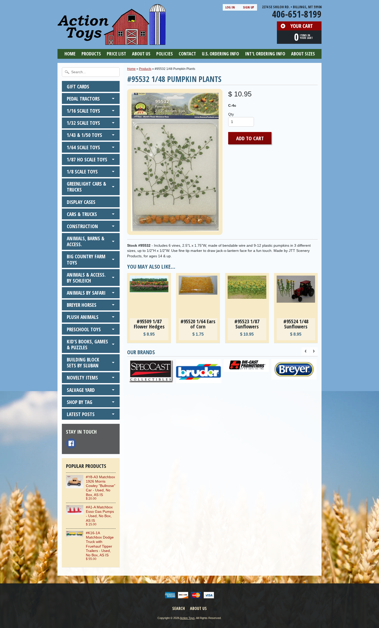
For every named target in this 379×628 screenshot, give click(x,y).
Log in (230, 7)
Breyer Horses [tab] (81, 304)
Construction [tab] (82, 226)
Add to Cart (250, 138)
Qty (231, 114)
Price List (116, 54)
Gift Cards (78, 86)
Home (70, 54)
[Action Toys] (111, 41)
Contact (187, 54)
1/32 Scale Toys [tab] (83, 122)
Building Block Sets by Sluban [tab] (83, 362)
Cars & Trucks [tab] (82, 214)
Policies (164, 54)
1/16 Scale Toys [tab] (83, 110)
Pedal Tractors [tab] (83, 98)
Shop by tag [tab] (79, 402)
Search (178, 608)
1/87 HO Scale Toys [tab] (87, 159)
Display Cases (81, 202)
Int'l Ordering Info (265, 54)
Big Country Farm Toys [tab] (86, 259)
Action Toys (187, 617)
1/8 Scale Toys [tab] (82, 171)
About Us (141, 54)
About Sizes (303, 54)
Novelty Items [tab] (82, 377)
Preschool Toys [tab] (84, 329)
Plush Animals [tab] (82, 316)
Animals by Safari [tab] (86, 292)
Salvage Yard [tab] (81, 389)
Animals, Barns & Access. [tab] (85, 241)
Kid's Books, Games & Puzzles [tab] (87, 344)
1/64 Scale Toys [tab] (83, 147)
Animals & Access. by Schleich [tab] (86, 277)
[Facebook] (71, 443)
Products (91, 54)
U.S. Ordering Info (220, 54)
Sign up (248, 7)
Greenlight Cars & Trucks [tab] (86, 186)
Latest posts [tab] (81, 414)
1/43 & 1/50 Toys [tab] (84, 134)
